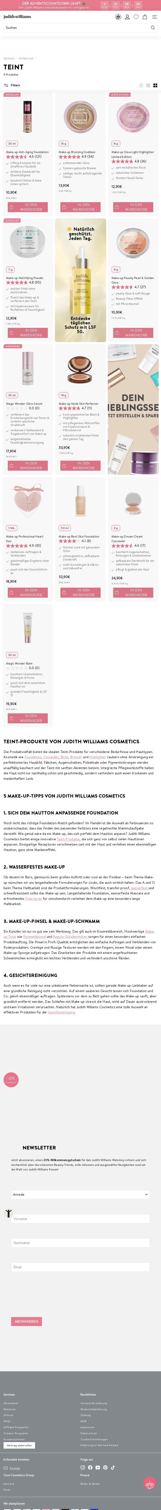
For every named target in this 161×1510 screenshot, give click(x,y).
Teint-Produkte (68, 839)
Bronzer (76, 757)
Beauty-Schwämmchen (70, 936)
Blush (64, 757)
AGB (83, 1421)
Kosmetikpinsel (34, 936)
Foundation (33, 757)
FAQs (7, 1421)
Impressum (87, 1427)
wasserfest (139, 888)
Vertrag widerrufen (19, 1445)
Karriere (9, 1484)
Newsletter (11, 1403)
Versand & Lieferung (93, 1403)
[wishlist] (136, 17)
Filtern (15, 85)
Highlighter (97, 757)
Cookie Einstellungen (94, 1439)
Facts (7, 1489)
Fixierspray (33, 898)
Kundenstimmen (14, 1439)
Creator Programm (16, 1433)
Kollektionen (26, 58)
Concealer (50, 757)
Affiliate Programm (16, 1427)
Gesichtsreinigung (61, 1012)
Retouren (10, 1409)
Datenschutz (88, 1433)
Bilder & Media (90, 1484)
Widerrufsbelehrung (93, 1409)
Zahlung (85, 1415)
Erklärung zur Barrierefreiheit (99, 1445)
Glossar (8, 1415)
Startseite (9, 58)
